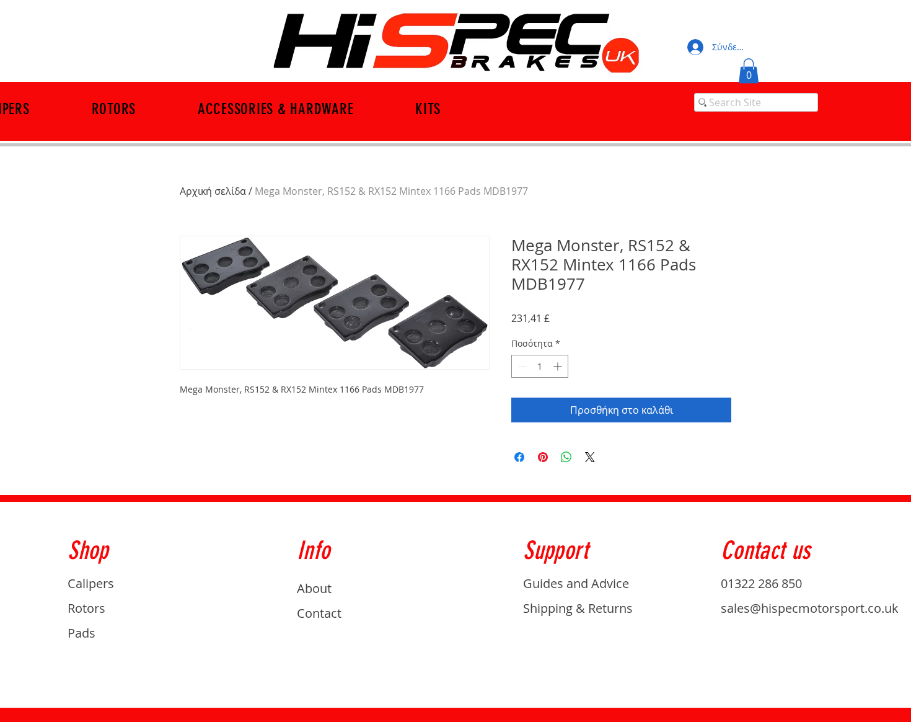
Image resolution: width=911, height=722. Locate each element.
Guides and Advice (576, 583)
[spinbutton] (540, 366)
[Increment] (558, 366)
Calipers (91, 583)
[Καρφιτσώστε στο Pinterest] (542, 457)
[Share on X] (590, 457)
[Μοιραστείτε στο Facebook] (519, 457)
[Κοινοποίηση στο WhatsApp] (566, 457)
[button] (748, 71)
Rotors (86, 608)
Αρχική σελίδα (213, 191)
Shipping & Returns (578, 608)
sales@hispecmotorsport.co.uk (810, 608)
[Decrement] (521, 366)
